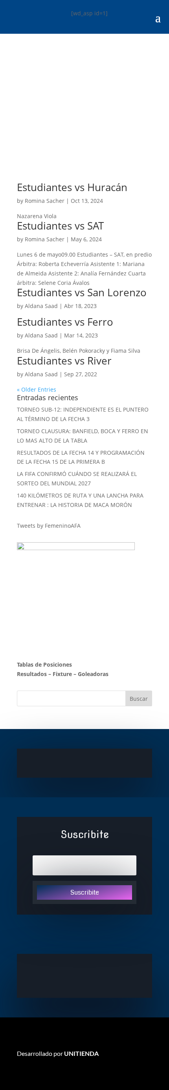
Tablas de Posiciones (44, 664)
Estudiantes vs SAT (60, 226)
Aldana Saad (41, 306)
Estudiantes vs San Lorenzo (82, 292)
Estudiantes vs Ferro (65, 322)
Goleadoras (93, 674)
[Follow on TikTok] (116, 975)
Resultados (32, 674)
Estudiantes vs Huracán (72, 187)
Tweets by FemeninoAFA (49, 525)
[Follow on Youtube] (100, 975)
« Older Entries (36, 389)
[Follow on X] (53, 975)
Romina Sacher (44, 200)
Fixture (62, 674)
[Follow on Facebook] (84, 975)
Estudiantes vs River (64, 361)
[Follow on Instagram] (68, 975)
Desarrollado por (58, 1053)
